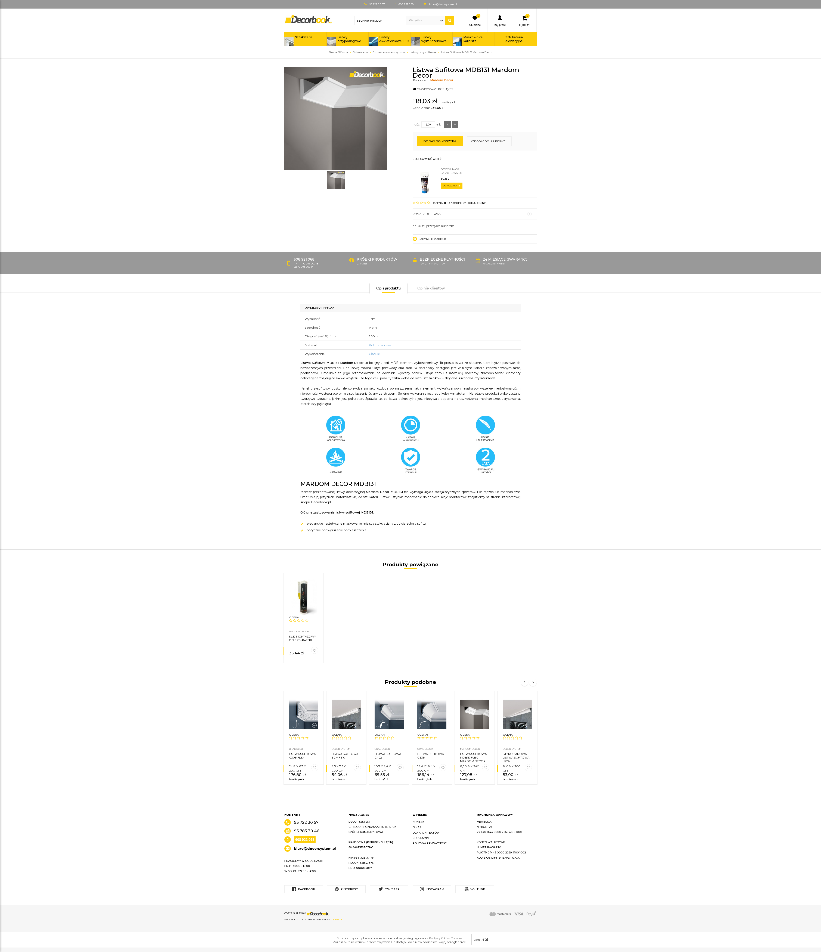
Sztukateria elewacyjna (514, 39)
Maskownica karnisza (473, 39)
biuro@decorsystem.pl (443, 4)
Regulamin (421, 838)
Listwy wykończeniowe (434, 39)
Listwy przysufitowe (423, 52)
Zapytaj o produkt (432, 239)
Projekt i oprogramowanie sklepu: (313, 919)
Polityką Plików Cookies (445, 938)
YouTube (477, 889)
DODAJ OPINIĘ (476, 203)
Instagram (434, 889)
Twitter (392, 889)
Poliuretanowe (380, 345)
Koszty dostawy (427, 214)
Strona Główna (338, 52)
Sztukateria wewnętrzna (389, 52)
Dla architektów (426, 832)
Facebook (306, 889)
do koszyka (450, 185)
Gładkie (374, 354)
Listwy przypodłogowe (349, 39)
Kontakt (419, 822)
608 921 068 (304, 839)
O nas (417, 827)
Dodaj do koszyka (439, 141)
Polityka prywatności (430, 843)
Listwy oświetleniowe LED (394, 39)
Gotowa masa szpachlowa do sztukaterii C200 (452, 171)
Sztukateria (303, 37)
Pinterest (349, 889)
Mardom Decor (441, 80)
